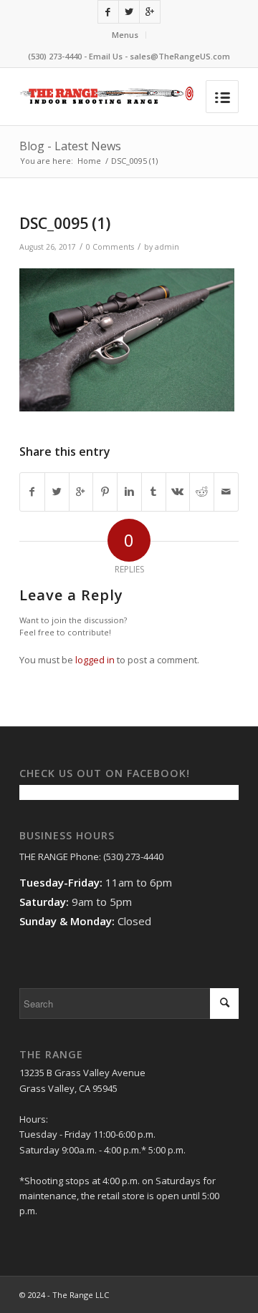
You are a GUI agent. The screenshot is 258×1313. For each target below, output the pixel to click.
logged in (95, 659)
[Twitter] (129, 12)
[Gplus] (150, 12)
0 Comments (110, 247)
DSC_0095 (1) (64, 223)
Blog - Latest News (70, 146)
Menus (125, 34)
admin (167, 247)
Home (89, 160)
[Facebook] (108, 12)
